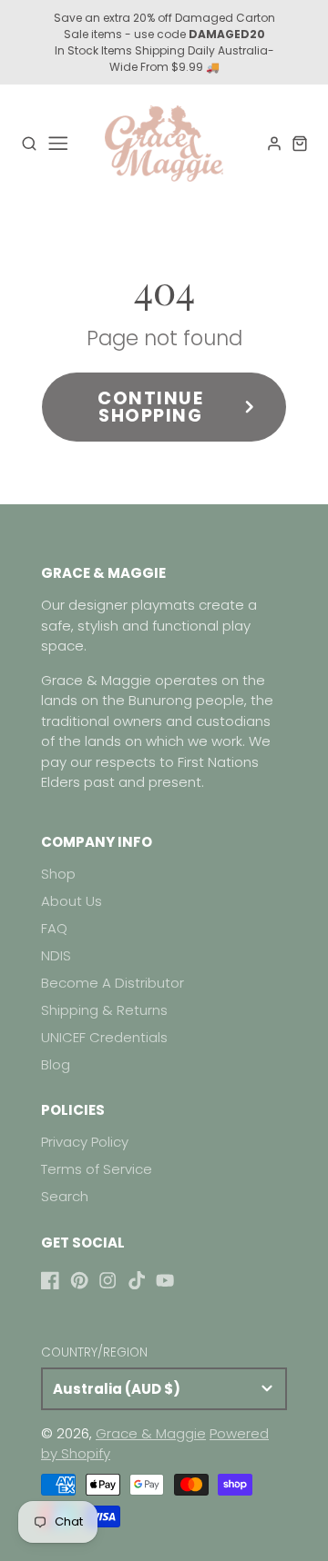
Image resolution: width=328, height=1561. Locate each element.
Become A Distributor (112, 982)
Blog (55, 1064)
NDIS (56, 955)
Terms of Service (96, 1168)
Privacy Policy (84, 1141)
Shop (58, 873)
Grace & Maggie (151, 1433)
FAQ (54, 928)
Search (64, 1196)
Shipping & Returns (104, 1009)
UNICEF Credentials (104, 1037)
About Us (71, 900)
